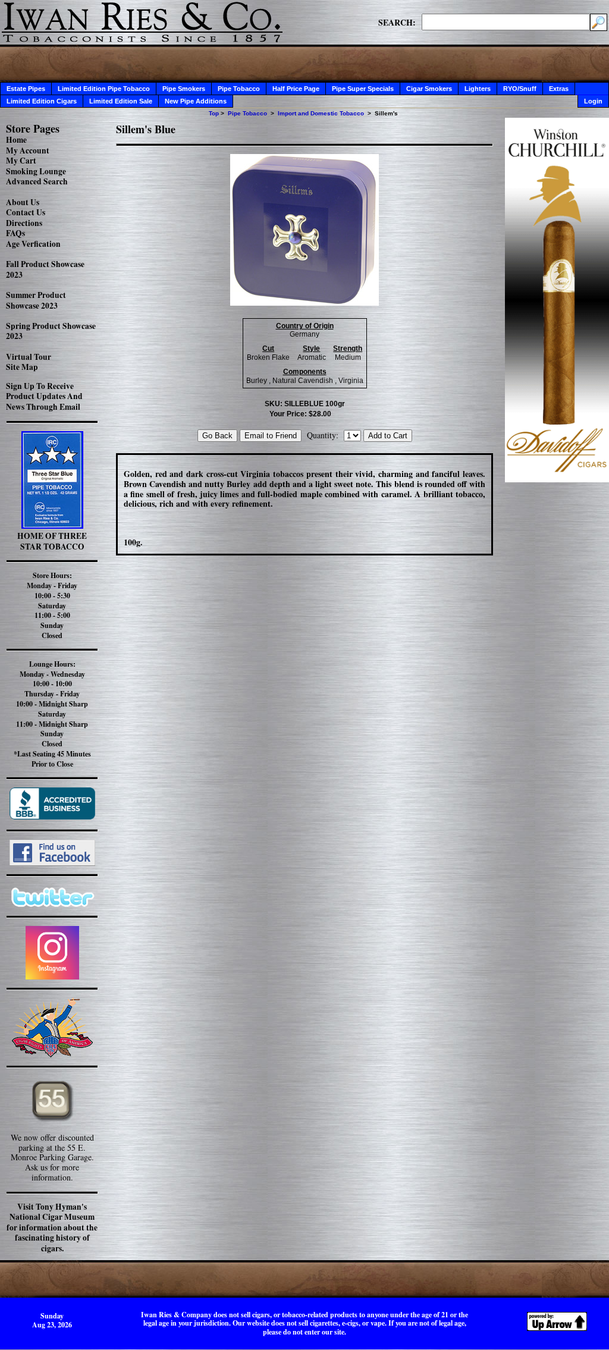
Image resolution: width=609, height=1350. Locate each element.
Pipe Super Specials (363, 88)
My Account (27, 150)
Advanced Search (37, 181)
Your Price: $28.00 (300, 414)
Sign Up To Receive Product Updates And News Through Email (44, 396)
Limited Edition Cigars (42, 101)
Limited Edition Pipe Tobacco (104, 88)
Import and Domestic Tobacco (321, 113)
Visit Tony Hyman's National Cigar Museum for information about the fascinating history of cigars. (52, 1227)
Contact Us (25, 212)
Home (16, 140)
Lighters (477, 88)
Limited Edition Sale (120, 101)
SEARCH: (397, 22)
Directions (24, 223)
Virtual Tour (28, 357)
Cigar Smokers (429, 88)
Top (214, 113)
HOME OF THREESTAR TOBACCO (52, 541)
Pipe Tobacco (239, 88)
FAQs (15, 233)
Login (593, 101)
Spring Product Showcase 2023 (51, 331)
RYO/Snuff (519, 88)
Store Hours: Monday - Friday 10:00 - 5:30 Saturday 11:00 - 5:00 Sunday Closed (52, 605)
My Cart (21, 161)
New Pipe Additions (196, 101)
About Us (22, 202)
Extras (559, 88)
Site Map (22, 367)
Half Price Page (295, 88)
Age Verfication (33, 244)
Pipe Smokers (183, 88)
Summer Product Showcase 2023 (36, 300)
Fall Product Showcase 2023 (45, 269)
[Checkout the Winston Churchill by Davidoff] (557, 479)
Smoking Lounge (36, 171)
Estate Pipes (26, 88)
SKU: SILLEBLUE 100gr (305, 404)
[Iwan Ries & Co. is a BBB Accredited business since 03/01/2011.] (52, 816)
